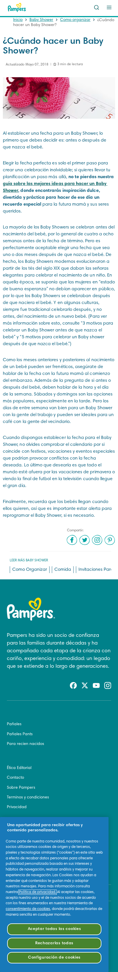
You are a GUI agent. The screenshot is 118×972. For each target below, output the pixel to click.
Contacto (15, 778)
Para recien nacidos (25, 744)
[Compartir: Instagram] (97, 540)
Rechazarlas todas (54, 943)
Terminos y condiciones (28, 798)
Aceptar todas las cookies (54, 929)
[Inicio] (17, 7)
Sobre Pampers (21, 788)
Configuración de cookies (54, 957)
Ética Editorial (19, 768)
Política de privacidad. (37, 892)
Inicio (18, 20)
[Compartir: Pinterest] (109, 540)
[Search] (96, 7)
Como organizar (75, 20)
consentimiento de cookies (28, 909)
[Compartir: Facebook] (72, 540)
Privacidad (17, 807)
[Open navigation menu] (109, 7)
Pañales (14, 724)
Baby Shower (41, 20)
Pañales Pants (20, 734)
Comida (62, 569)
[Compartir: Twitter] (84, 540)
